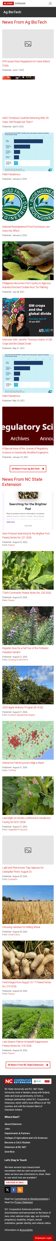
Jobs (7, 1128)
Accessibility (26, 1230)
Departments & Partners (17, 1133)
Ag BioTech (12, 12)
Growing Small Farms (18, 660)
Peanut (11, 545)
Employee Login (43, 1238)
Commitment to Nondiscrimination (31, 1199)
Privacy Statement (23, 1202)
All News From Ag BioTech (26, 468)
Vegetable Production (18, 829)
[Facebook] (14, 1190)
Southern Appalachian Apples (21, 715)
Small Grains (14, 934)
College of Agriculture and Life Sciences (26, 1138)
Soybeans (12, 879)
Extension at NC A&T (15, 1147)
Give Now (10, 1151)
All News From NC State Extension (26, 1064)
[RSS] (20, 1190)
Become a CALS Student (17, 1142)
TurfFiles (12, 770)
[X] (7, 1190)
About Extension (13, 1124)
